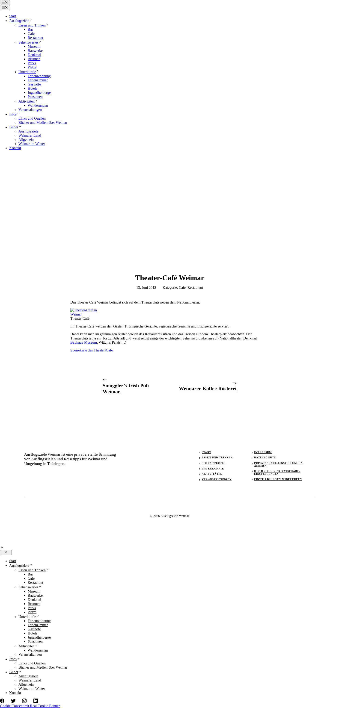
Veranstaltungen (30, 110)
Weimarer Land (29, 135)
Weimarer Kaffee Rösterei (207, 388)
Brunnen (34, 59)
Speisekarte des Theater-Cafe (91, 350)
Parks (32, 63)
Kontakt (15, 148)
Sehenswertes (28, 42)
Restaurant (35, 38)
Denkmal (34, 55)
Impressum (263, 452)
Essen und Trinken (32, 25)
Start (12, 16)
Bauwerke (35, 51)
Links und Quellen (32, 118)
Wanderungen (38, 105)
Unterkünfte (27, 72)
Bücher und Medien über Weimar (42, 122)
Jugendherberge (39, 92)
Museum (34, 46)
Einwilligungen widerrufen (278, 479)
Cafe (31, 33)
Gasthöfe (34, 84)
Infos (13, 114)
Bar (30, 29)
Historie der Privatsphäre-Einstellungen (277, 472)
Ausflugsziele (19, 21)
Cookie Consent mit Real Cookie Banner (30, 706)
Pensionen (35, 97)
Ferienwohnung (39, 76)
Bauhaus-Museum (83, 342)
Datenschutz (265, 457)
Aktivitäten (26, 101)
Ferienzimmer (38, 80)
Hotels (32, 88)
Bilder (13, 127)
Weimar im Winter (31, 144)
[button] (2, 548)
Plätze (32, 67)
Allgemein (26, 140)
